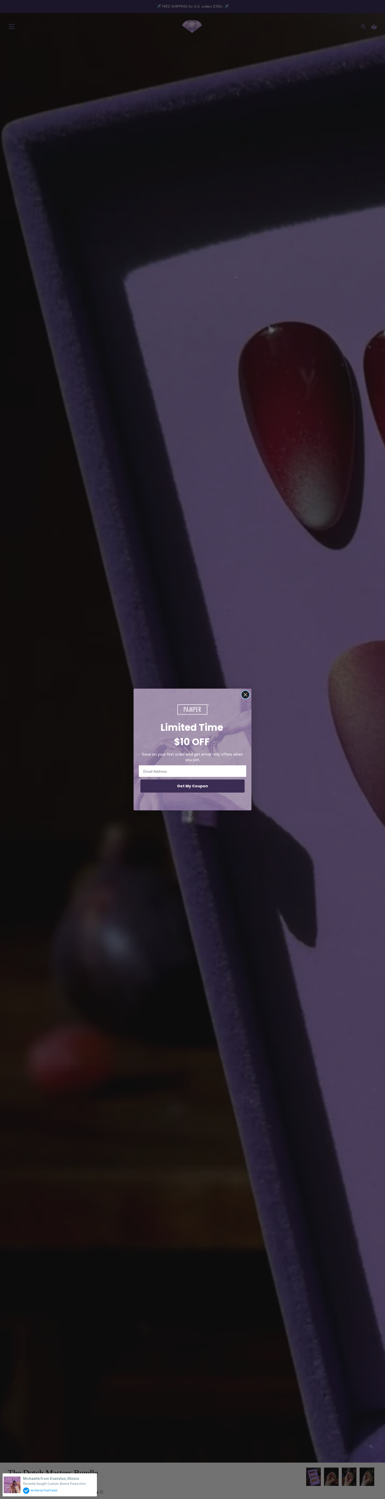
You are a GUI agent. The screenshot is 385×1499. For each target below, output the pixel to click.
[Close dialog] (245, 695)
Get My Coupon (192, 786)
